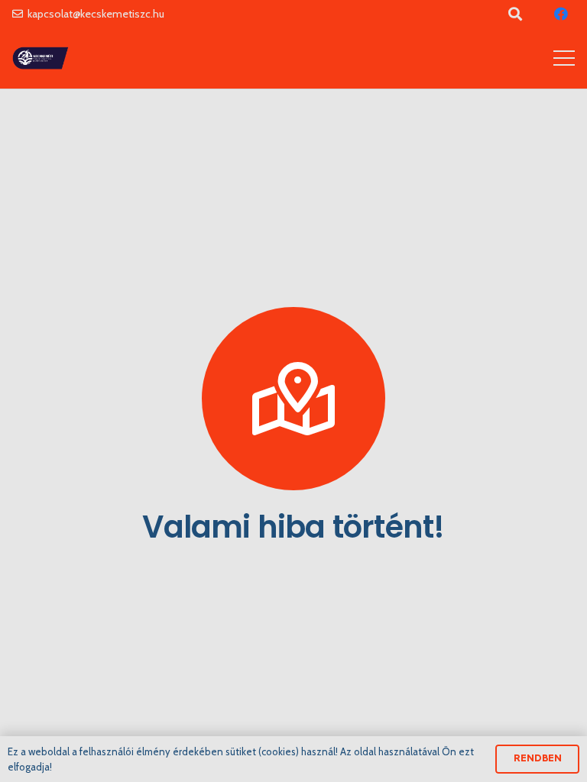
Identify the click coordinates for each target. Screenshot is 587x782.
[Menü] (564, 58)
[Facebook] (561, 13)
